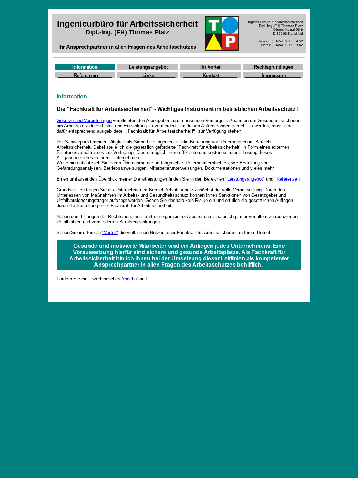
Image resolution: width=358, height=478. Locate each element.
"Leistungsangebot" (245, 179)
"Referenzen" (288, 179)
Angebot (129, 278)
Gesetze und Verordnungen (84, 120)
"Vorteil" (110, 232)
